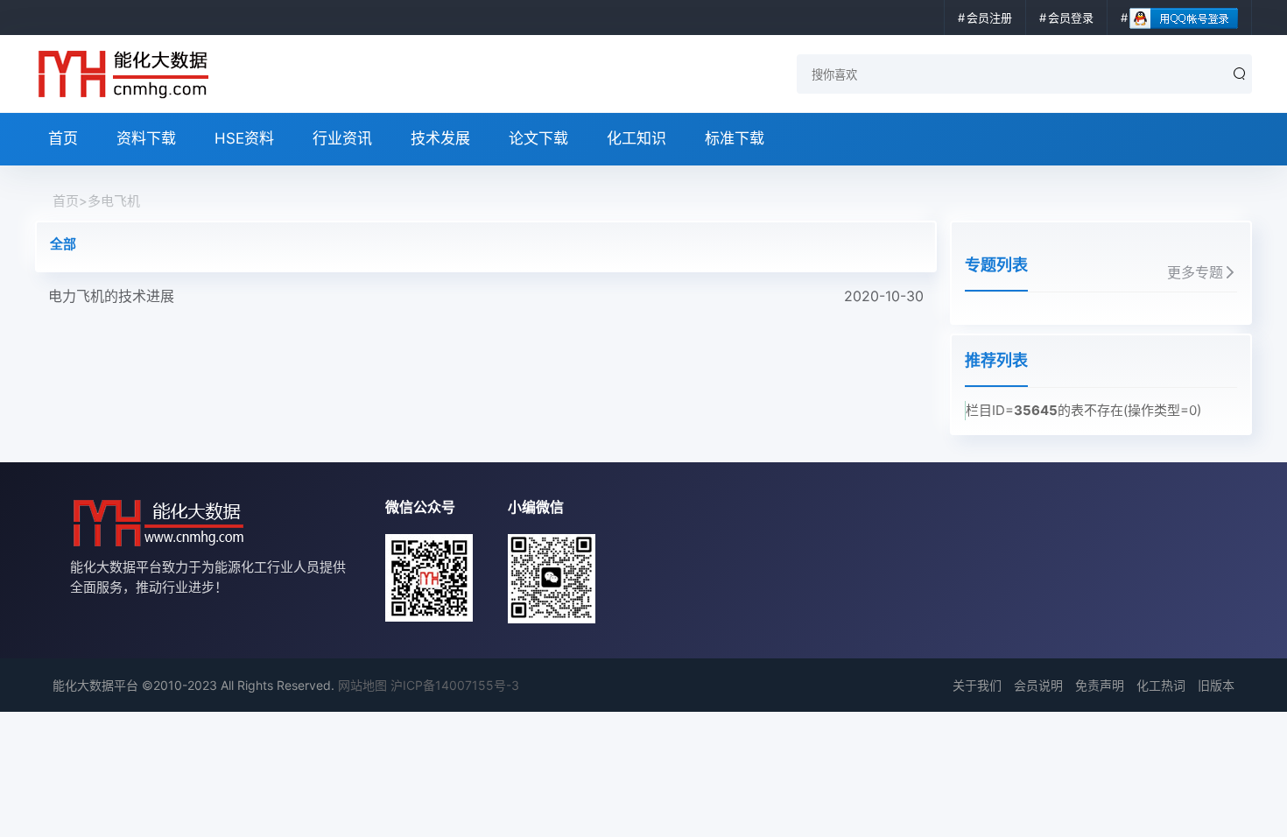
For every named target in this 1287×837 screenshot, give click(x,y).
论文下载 (538, 138)
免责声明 (1099, 685)
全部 (63, 244)
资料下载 (146, 138)
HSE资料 (244, 138)
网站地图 (362, 685)
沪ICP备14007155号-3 (454, 685)
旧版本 (1216, 685)
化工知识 (636, 138)
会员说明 (1038, 685)
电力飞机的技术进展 (486, 296)
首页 (63, 138)
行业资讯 (342, 138)
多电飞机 (114, 201)
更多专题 (1195, 272)
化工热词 (1160, 685)
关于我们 (977, 685)
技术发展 (440, 138)
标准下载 (734, 138)
